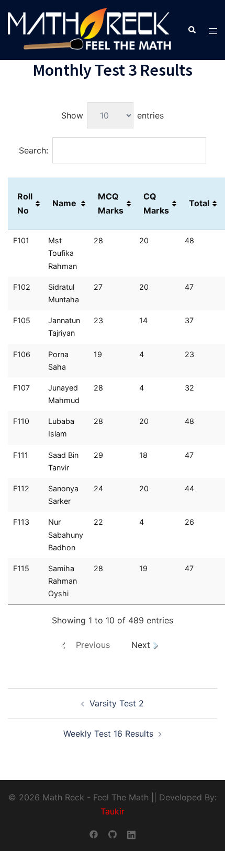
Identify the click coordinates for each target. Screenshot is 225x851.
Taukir (112, 811)
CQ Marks (156, 203)
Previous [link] (93, 645)
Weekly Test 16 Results (108, 733)
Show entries (112, 115)
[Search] (191, 30)
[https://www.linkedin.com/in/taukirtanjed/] (131, 833)
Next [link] (140, 645)
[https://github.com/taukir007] (112, 833)
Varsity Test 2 (116, 703)
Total (199, 203)
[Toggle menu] (213, 30)
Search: (33, 150)
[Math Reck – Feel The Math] (90, 29)
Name (64, 203)
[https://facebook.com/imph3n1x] (93, 833)
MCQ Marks (110, 203)
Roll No (24, 203)
